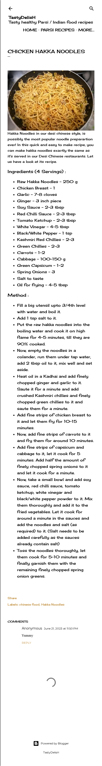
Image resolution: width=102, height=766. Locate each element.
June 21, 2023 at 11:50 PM (61, 628)
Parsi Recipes (57, 30)
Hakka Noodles (53, 604)
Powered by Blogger (55, 743)
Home (30, 30)
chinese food (29, 604)
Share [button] (12, 598)
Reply (26, 642)
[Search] (91, 7)
